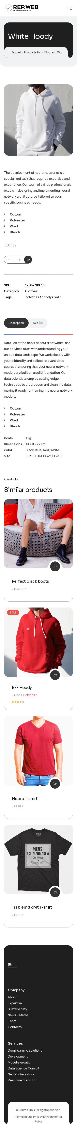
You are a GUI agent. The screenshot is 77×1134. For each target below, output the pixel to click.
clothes (33, 297)
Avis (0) (38, 323)
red (56, 297)
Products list (32, 52)
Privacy (38, 1117)
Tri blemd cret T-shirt (32, 907)
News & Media (18, 1015)
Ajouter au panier (28, 260)
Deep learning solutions (25, 1050)
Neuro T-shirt (24, 798)
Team (12, 1021)
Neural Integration (21, 1074)
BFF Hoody (22, 687)
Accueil (16, 52)
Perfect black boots (30, 581)
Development (18, 1056)
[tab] (16, 323)
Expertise (15, 1003)
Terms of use (24, 1117)
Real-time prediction (22, 1080)
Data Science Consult (23, 1068)
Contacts (15, 1027)
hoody (46, 297)
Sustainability (17, 1009)
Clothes (49, 52)
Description (16, 323)
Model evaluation (20, 1062)
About (12, 997)
